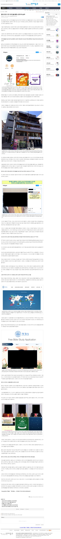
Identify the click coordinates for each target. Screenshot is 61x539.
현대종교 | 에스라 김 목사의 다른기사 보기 (36, 496)
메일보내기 (22, 509)
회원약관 (22, 530)
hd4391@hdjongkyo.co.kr (37, 536)
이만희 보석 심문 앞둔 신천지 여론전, (52, 21)
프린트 (18, 509)
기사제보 (36, 530)
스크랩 (27, 509)
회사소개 (11, 530)
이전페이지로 (38, 524)
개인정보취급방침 (16, 530)
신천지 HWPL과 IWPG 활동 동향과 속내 (9, 502)
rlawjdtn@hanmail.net (13, 16)
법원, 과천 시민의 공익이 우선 (51, 19)
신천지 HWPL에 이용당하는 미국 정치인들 (9, 500)
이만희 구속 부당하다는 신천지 (51, 23)
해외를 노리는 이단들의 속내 (7, 503)
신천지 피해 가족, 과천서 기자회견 (51, 20)
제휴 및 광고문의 (27, 530)
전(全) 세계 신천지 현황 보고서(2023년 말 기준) (10, 506)
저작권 (33, 530)
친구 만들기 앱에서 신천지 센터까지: (52, 17)
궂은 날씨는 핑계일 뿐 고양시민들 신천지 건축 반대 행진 (13, 514)
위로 (43, 524)
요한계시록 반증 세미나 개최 (50, 16)
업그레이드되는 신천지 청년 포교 (9, 513)
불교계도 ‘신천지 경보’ (49, 18)
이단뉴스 (3, 11)
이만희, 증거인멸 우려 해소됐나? (51, 22)
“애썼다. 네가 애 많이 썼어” (50, 25)
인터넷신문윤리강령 (42, 530)
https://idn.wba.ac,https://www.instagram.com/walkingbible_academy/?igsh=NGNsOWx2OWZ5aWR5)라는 (22, 242)
